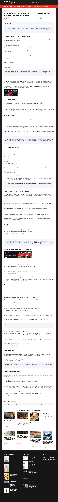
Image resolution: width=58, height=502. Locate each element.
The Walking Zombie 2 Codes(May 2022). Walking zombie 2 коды (22, 421)
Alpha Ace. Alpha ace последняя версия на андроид (9, 421)
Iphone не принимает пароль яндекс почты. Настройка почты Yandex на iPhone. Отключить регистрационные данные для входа (14, 483)
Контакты (37, 2)
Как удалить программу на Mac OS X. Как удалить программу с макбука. (33, 457)
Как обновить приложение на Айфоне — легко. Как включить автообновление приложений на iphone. (32, 463)
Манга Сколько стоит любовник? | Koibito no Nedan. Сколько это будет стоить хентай (13, 474)
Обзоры (24, 6)
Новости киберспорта (49, 459)
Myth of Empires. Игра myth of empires (47, 414)
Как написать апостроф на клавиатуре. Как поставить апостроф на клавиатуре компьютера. (33, 479)
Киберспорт (19, 6)
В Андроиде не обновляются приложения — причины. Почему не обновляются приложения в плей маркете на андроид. (33, 472)
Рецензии (29, 6)
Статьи (10, 6)
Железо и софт (40, 6)
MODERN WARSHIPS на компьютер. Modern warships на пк (48, 442)
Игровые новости (48, 457)
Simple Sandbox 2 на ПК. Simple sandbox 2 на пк (35, 423)
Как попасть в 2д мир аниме (13, 456)
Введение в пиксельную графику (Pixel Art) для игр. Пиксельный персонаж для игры (35, 441)
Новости (6, 6)
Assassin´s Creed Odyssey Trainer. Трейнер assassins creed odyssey (9, 438)
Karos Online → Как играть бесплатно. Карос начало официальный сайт (22, 437)
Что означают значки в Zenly (13, 464)
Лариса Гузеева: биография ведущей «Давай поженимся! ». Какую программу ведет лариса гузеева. (32, 486)
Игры (34, 6)
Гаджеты (46, 6)
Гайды (14, 6)
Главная (32, 2)
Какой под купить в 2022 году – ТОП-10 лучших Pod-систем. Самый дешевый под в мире (14, 490)
